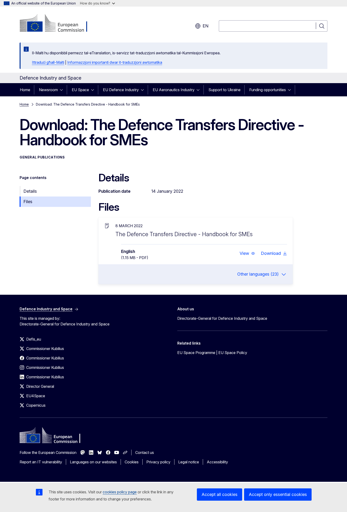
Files (27, 201)
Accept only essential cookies (278, 494)
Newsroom (48, 89)
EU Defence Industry (121, 89)
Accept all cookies (219, 494)
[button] (247, 253)
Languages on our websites (93, 462)
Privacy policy (158, 462)
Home (25, 89)
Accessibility (217, 462)
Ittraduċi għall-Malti (48, 62)
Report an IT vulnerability (41, 462)
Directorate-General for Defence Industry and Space (222, 318)
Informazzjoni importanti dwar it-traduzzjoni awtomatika (114, 62)
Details (30, 191)
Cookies (132, 462)
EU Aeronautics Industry (174, 89)
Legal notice (188, 462)
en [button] (205, 25)
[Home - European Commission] (58, 23)
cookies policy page (120, 492)
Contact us (144, 452)
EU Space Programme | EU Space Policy (212, 352)
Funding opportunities (267, 89)
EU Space (80, 89)
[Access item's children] (63, 89)
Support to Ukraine (224, 89)
